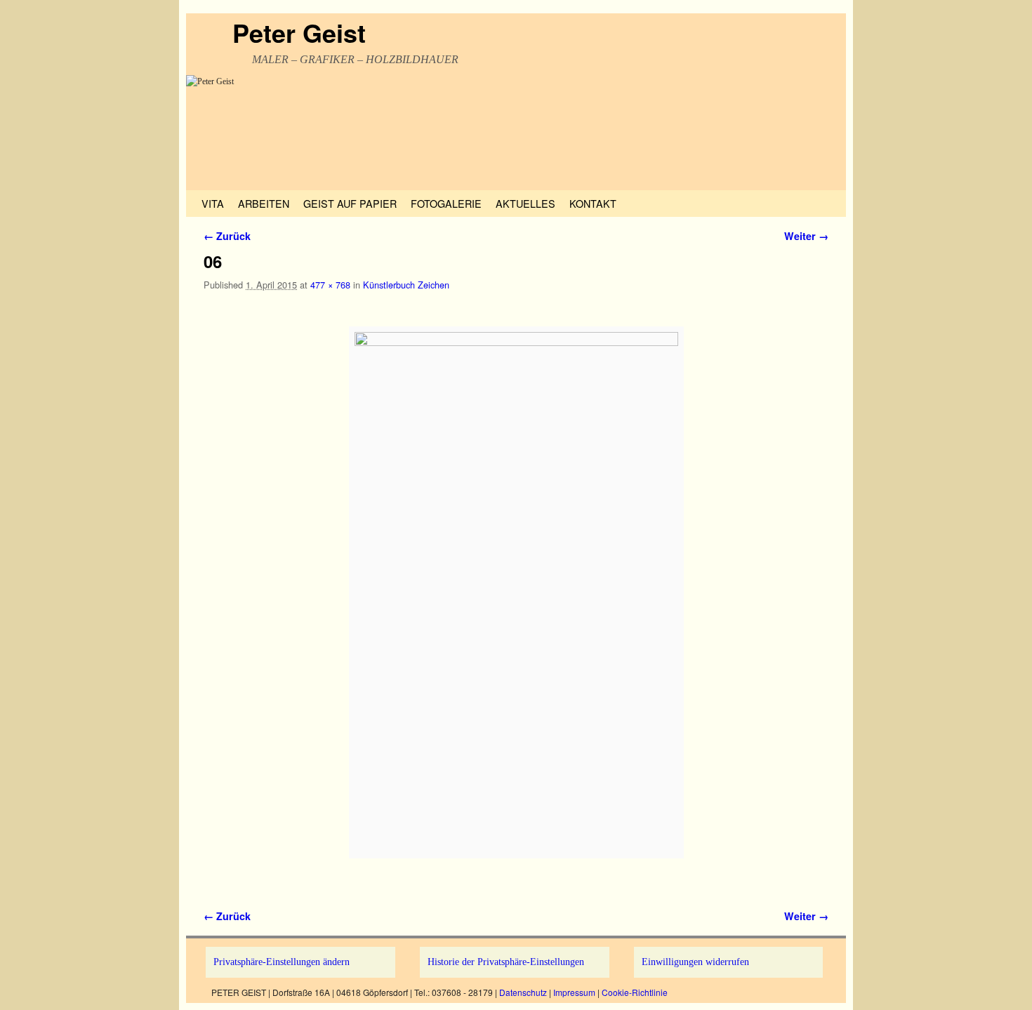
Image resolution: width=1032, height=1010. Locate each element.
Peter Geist (299, 32)
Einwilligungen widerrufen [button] (695, 961)
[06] (516, 592)
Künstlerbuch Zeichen (406, 284)
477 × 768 (330, 284)
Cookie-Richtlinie (635, 992)
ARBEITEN (263, 203)
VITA (212, 203)
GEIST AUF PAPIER (350, 203)
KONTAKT (592, 203)
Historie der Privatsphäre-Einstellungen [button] (506, 961)
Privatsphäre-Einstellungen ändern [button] (281, 961)
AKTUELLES (525, 203)
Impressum (574, 992)
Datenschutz (523, 992)
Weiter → (806, 236)
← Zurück (227, 236)
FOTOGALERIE (446, 203)
